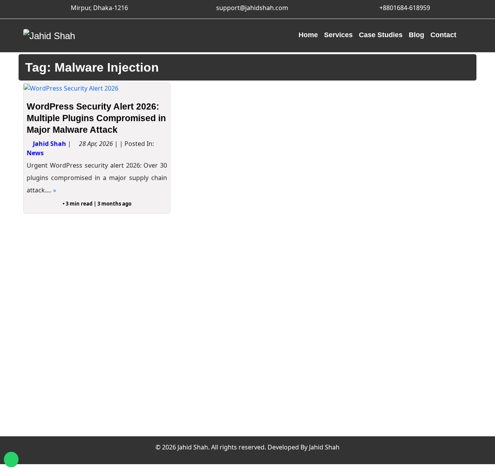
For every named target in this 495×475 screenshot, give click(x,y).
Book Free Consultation (415, 397)
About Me (394, 310)
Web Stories (397, 419)
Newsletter (395, 408)
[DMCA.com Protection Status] (274, 400)
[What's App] (11, 459)
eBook (159, 381)
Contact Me (396, 321)
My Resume (396, 376)
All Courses (167, 310)
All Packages (169, 332)
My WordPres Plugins (299, 350)
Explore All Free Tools (299, 310)
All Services (167, 321)
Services (338, 35)
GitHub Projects (290, 362)
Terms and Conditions (413, 354)
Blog (416, 35)
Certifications (399, 386)
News (35, 153)
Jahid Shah (49, 143)
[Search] (465, 35)
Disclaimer (395, 343)
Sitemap (391, 365)
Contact (443, 35)
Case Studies (381, 35)
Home (308, 35)
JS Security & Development (421, 430)
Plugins (161, 371)
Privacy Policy (400, 332)
